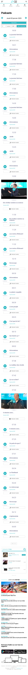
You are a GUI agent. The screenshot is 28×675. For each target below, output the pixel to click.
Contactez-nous (19, 668)
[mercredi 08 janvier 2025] (2, 18)
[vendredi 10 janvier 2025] (26, 18)
